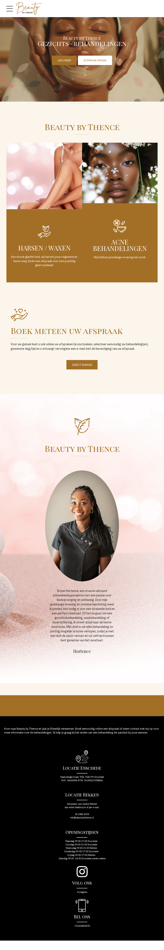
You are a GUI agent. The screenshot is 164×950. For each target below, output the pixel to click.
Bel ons (82, 916)
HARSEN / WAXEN (44, 248)
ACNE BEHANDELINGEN (120, 245)
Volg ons (82, 883)
